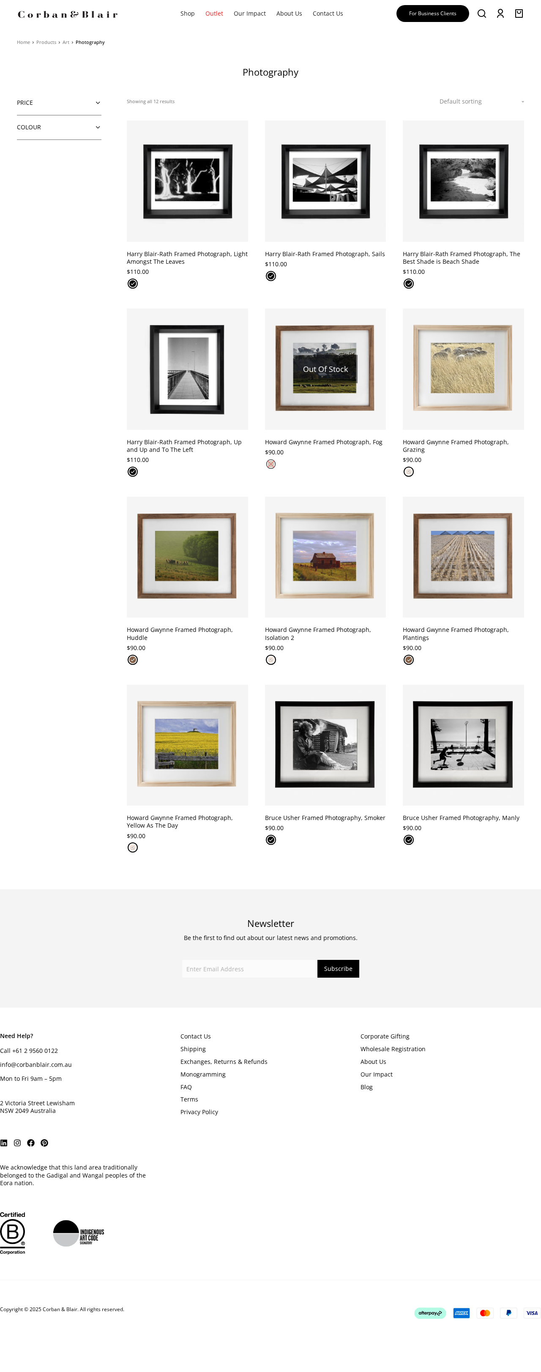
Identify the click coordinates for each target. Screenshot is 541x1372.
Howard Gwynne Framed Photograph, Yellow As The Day (180, 821)
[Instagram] (17, 1143)
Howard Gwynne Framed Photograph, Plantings (456, 633)
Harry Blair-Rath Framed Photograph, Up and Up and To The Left (184, 446)
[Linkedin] (4, 1143)
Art (66, 42)
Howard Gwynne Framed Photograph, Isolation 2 (318, 633)
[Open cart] (519, 13)
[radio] (132, 283)
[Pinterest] (44, 1143)
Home (23, 42)
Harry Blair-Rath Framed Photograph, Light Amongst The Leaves (187, 257)
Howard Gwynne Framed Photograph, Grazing (456, 446)
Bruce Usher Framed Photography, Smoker (325, 818)
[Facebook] (31, 1143)
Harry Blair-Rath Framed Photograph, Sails (325, 254)
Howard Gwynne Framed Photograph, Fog (324, 442)
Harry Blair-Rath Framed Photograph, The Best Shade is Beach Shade (461, 257)
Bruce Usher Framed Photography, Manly (461, 818)
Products (46, 42)
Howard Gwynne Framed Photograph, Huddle (180, 633)
